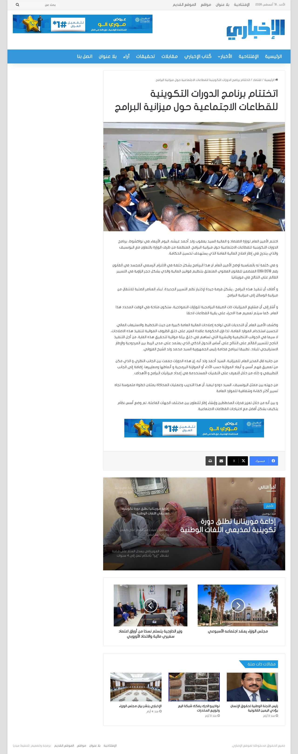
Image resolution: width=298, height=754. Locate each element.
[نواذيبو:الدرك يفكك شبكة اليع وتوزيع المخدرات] (194, 687)
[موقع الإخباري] (255, 29)
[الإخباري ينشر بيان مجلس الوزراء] (136, 687)
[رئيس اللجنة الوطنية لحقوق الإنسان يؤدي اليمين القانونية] (252, 687)
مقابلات (170, 56)
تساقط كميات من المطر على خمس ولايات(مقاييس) (233, 525)
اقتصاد (257, 80)
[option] (194, 523)
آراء (126, 56)
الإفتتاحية (242, 5)
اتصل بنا (84, 56)
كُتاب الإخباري (198, 56)
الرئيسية (273, 56)
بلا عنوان (222, 5)
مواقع (206, 5)
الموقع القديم (184, 5)
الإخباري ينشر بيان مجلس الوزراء (140, 706)
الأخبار (226, 56)
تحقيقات (145, 56)
